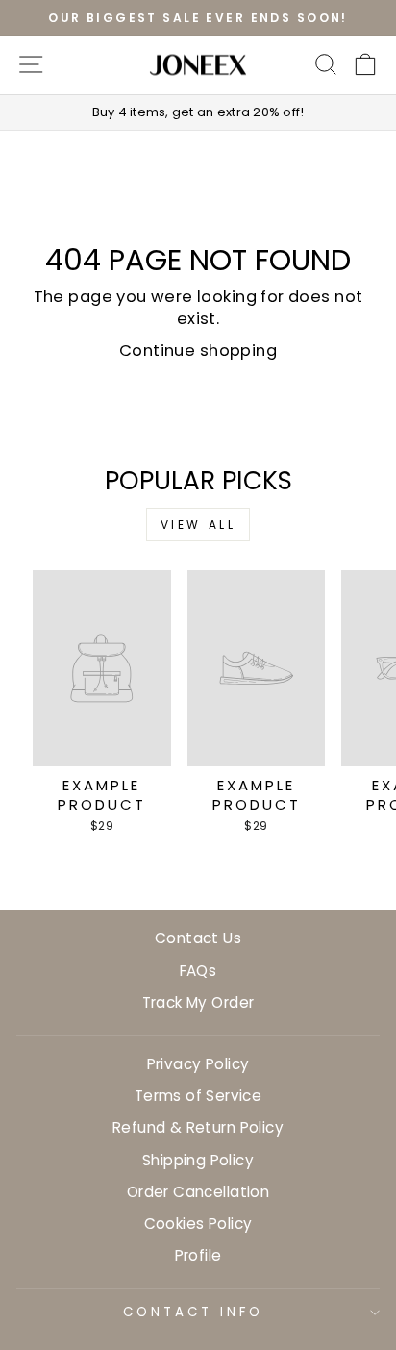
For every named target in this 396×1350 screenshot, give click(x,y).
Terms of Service (198, 1096)
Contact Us (198, 938)
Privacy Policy (198, 1064)
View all (198, 524)
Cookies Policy (198, 1223)
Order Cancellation (198, 1192)
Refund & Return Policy (198, 1127)
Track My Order (198, 1002)
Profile (198, 1255)
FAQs (198, 971)
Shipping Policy (198, 1160)
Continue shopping (198, 350)
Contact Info (193, 1312)
